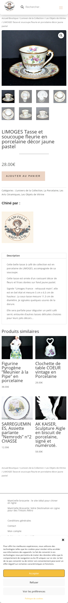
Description (13, 255)
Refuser (34, 582)
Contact (12, 525)
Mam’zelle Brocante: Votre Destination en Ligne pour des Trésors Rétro (34, 509)
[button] (63, 540)
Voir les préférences (34, 591)
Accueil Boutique (10, 18)
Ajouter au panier (23, 176)
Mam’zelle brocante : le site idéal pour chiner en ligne (33, 501)
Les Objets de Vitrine (56, 18)
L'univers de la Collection (32, 18)
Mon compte (14, 531)
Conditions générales (19, 520)
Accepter (34, 573)
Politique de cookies (34, 598)
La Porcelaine (51, 190)
